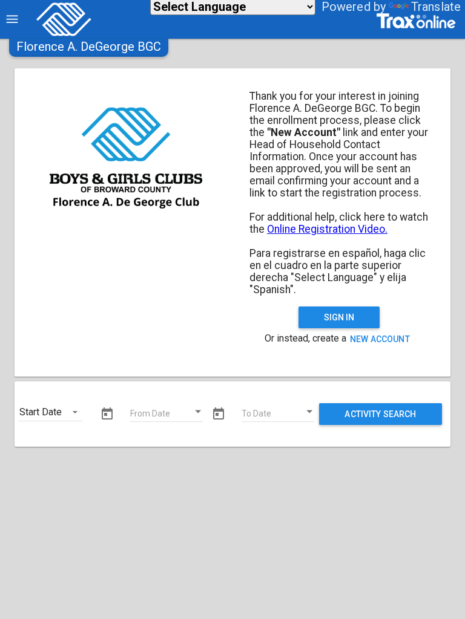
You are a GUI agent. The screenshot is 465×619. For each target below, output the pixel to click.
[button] (88, 46)
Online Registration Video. (327, 229)
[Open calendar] (198, 412)
